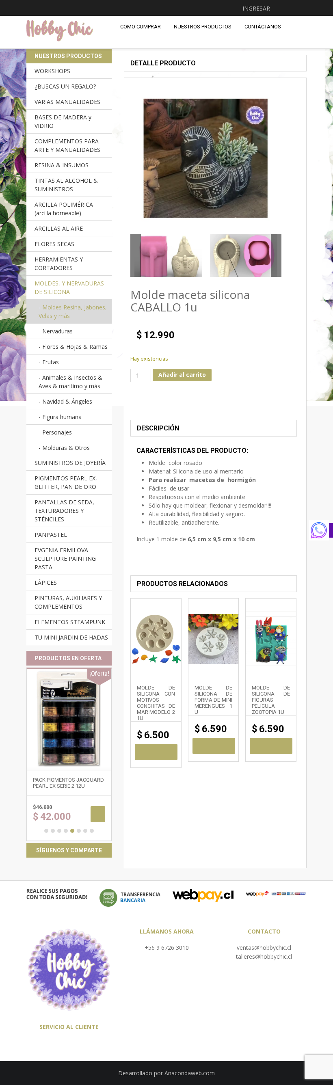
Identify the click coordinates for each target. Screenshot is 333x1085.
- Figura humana (60, 417)
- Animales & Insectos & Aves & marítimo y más (70, 382)
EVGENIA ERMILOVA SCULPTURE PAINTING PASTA (65, 558)
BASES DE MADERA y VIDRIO (63, 121)
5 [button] (72, 831)
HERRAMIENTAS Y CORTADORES (59, 263)
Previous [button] (135, 255)
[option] (168, 255)
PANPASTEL (51, 534)
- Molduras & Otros (64, 448)
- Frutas (49, 362)
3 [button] (59, 831)
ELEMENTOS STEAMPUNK (70, 622)
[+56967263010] (321, 530)
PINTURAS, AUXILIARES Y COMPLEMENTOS (68, 602)
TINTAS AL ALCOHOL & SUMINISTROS (66, 185)
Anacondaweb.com (189, 1073)
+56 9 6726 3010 (167, 947)
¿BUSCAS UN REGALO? (65, 86)
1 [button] (46, 831)
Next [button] (276, 255)
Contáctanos (262, 27)
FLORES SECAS (54, 244)
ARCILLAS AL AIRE (59, 228)
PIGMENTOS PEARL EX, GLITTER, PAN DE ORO (66, 482)
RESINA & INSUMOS (62, 165)
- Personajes (55, 432)
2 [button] (53, 831)
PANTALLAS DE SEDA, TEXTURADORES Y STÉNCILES (64, 510)
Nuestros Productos (202, 27)
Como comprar (140, 27)
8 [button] (92, 831)
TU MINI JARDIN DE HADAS (71, 637)
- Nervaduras (56, 331)
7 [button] (85, 831)
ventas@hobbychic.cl (264, 947)
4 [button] (66, 831)
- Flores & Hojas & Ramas (73, 346)
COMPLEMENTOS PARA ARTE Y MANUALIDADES (67, 145)
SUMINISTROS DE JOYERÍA (70, 463)
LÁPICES (46, 582)
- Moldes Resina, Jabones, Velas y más (73, 311)
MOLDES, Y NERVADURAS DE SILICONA (69, 287)
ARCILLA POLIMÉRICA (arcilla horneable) (64, 209)
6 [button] (79, 831)
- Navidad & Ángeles (65, 401)
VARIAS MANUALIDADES (67, 102)
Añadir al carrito (182, 374)
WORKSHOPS (52, 71)
